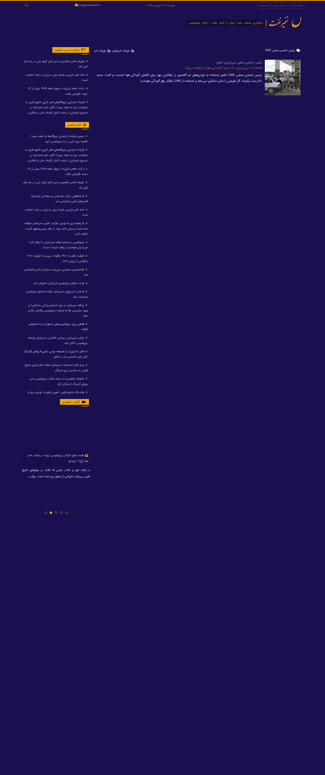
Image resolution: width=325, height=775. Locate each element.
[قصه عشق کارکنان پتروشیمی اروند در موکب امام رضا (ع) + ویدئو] (56, 431)
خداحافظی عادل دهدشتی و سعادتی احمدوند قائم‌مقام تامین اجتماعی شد (59, 199)
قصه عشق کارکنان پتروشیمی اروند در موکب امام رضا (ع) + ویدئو (58, 458)
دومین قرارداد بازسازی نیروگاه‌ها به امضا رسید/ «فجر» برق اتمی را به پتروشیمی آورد (59, 139)
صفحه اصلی (296, 5)
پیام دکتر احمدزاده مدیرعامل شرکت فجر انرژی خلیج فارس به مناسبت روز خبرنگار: (56, 368)
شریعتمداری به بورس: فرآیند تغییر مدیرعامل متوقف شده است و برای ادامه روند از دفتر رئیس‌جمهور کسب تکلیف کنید (56, 228)
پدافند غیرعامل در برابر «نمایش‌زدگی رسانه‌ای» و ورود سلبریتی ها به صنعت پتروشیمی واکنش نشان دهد (58, 310)
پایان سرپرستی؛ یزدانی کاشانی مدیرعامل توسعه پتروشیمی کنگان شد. (58, 340)
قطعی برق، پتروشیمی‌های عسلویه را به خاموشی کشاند (58, 327)
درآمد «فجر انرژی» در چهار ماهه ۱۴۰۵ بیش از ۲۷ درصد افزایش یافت (58, 91)
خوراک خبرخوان (121, 51)
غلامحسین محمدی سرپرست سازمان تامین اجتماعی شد (56, 272)
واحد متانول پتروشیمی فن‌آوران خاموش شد (59, 283)
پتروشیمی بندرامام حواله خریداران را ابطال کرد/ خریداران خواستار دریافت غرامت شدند (58, 245)
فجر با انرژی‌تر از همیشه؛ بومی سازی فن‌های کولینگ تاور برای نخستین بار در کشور (56, 354)
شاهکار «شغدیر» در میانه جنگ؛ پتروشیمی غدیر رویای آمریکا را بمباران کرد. (59, 381)
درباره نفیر (264, 5)
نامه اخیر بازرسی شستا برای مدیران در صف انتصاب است (56, 77)
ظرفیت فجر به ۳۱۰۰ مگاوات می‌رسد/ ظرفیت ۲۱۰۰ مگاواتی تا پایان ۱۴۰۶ (57, 258)
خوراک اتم (100, 51)
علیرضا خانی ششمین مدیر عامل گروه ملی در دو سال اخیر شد (56, 64)
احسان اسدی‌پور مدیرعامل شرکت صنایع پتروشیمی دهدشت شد (57, 294)
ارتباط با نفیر (280, 5)
